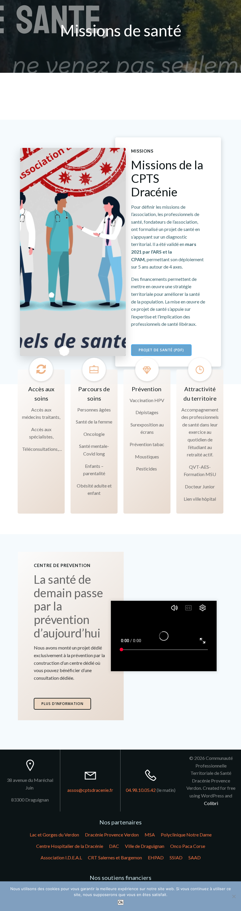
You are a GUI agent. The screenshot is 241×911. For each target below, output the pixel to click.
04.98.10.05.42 (141, 790)
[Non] (234, 896)
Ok (120, 902)
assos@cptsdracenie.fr (90, 790)
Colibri (211, 803)
